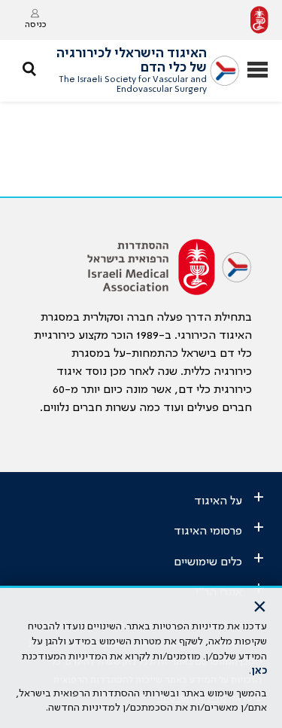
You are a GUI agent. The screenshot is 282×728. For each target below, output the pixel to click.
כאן (259, 671)
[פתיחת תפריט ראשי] (257, 71)
